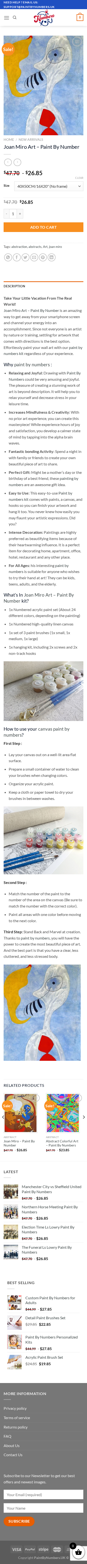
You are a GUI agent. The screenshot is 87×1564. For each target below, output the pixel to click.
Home (9, 140)
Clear (79, 177)
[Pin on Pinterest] (43, 257)
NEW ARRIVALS (31, 140)
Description (14, 286)
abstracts (35, 247)
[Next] (83, 1127)
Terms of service (17, 1417)
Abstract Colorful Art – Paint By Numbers (62, 1143)
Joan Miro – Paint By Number (19, 1143)
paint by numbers (32, 364)
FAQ (7, 1436)
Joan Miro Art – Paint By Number (31, 310)
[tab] (43, 286)
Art (45, 247)
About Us (12, 1445)
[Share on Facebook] (17, 257)
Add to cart (43, 227)
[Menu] (6, 18)
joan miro (55, 247)
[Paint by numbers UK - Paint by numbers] (44, 17)
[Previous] (3, 1127)
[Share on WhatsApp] (8, 257)
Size (6, 185)
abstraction (19, 247)
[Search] (14, 17)
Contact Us (13, 1454)
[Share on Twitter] (25, 257)
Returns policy (16, 1427)
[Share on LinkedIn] (52, 257)
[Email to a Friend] (34, 257)
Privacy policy (15, 1408)
